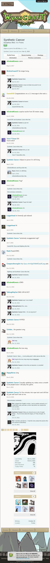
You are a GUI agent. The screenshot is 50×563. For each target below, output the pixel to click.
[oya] (25, 479)
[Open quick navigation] (48, 31)
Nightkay (22, 246)
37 (33, 496)
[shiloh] (25, 502)
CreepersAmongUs (13, 264)
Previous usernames (34, 58)
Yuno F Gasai (11, 139)
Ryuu (20, 167)
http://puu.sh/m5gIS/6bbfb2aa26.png (33, 264)
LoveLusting (26, 356)
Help (47, 558)
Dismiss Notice (41, 553)
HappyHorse (11, 373)
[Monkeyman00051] (18, 509)
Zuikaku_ (10, 329)
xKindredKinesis (16, 128)
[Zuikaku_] (18, 485)
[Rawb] (32, 479)
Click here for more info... (23, 558)
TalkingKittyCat (12, 292)
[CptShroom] (25, 485)
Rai (13, 403)
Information (13, 58)
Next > (26, 430)
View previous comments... (14, 192)
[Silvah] (18, 502)
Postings (40, 55)
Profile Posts (11, 55)
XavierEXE (15, 106)
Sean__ (20, 356)
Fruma (33, 523)
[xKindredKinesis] (32, 485)
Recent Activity (26, 55)
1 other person (36, 356)
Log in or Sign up (42, 1)
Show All (32, 491)
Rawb (9, 251)
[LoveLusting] (18, 479)
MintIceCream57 (12, 71)
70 (34, 466)
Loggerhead (11, 215)
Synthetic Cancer (17, 79)
